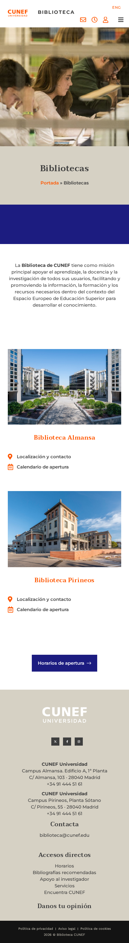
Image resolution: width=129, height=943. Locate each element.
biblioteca (56, 12)
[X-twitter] (55, 741)
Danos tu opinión (65, 906)
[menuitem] (116, 7)
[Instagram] (79, 741)
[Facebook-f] (67, 741)
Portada (49, 183)
